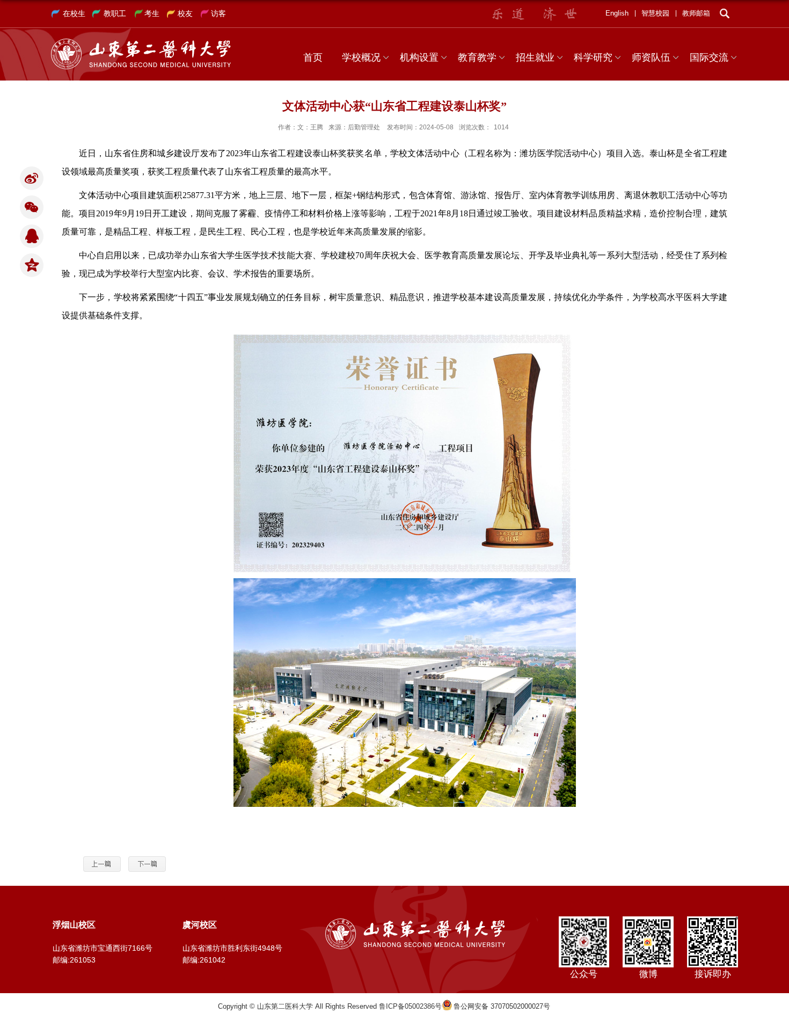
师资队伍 (651, 57)
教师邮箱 (696, 13)
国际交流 (709, 57)
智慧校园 (655, 13)
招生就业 (535, 57)
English (617, 13)
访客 (218, 13)
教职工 (115, 13)
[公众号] (583, 920)
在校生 (74, 13)
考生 (151, 13)
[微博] (648, 920)
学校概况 (361, 57)
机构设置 (419, 57)
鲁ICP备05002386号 (410, 1006)
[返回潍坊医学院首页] (141, 42)
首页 (313, 57)
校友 (185, 13)
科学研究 (593, 57)
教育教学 (477, 57)
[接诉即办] (712, 920)
